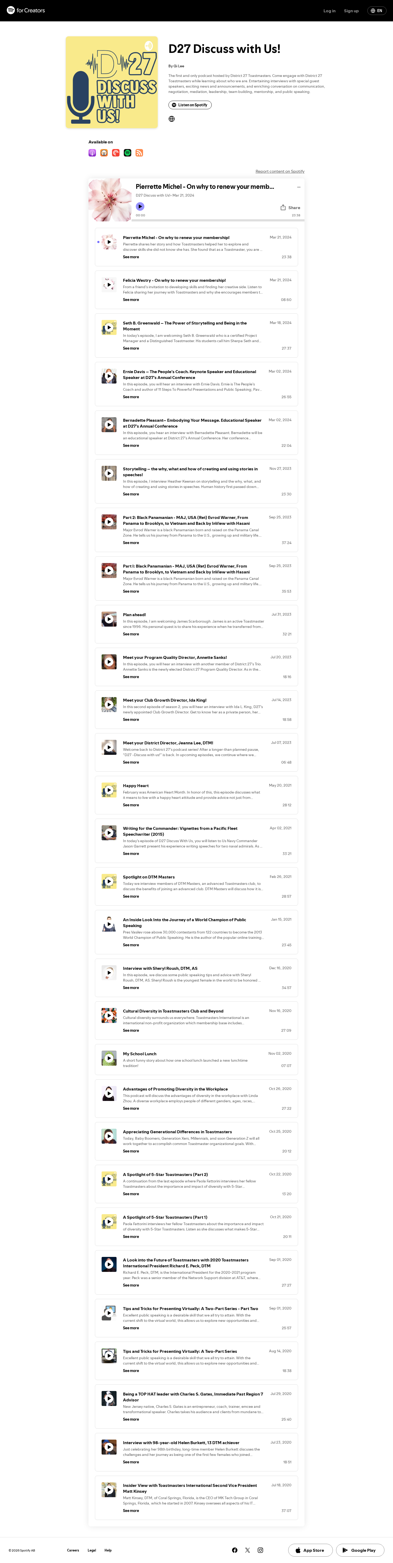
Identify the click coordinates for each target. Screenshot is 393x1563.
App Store (313, 1550)
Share (294, 207)
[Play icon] (140, 206)
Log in (329, 11)
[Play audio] (299, 186)
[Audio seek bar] (218, 220)
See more (131, 257)
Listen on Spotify (192, 105)
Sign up (351, 11)
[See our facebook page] (235, 1550)
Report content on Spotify (280, 171)
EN (379, 10)
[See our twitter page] (247, 1550)
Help (108, 1550)
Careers (73, 1550)
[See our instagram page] (260, 1550)
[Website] (171, 119)
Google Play (363, 1550)
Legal (92, 1550)
